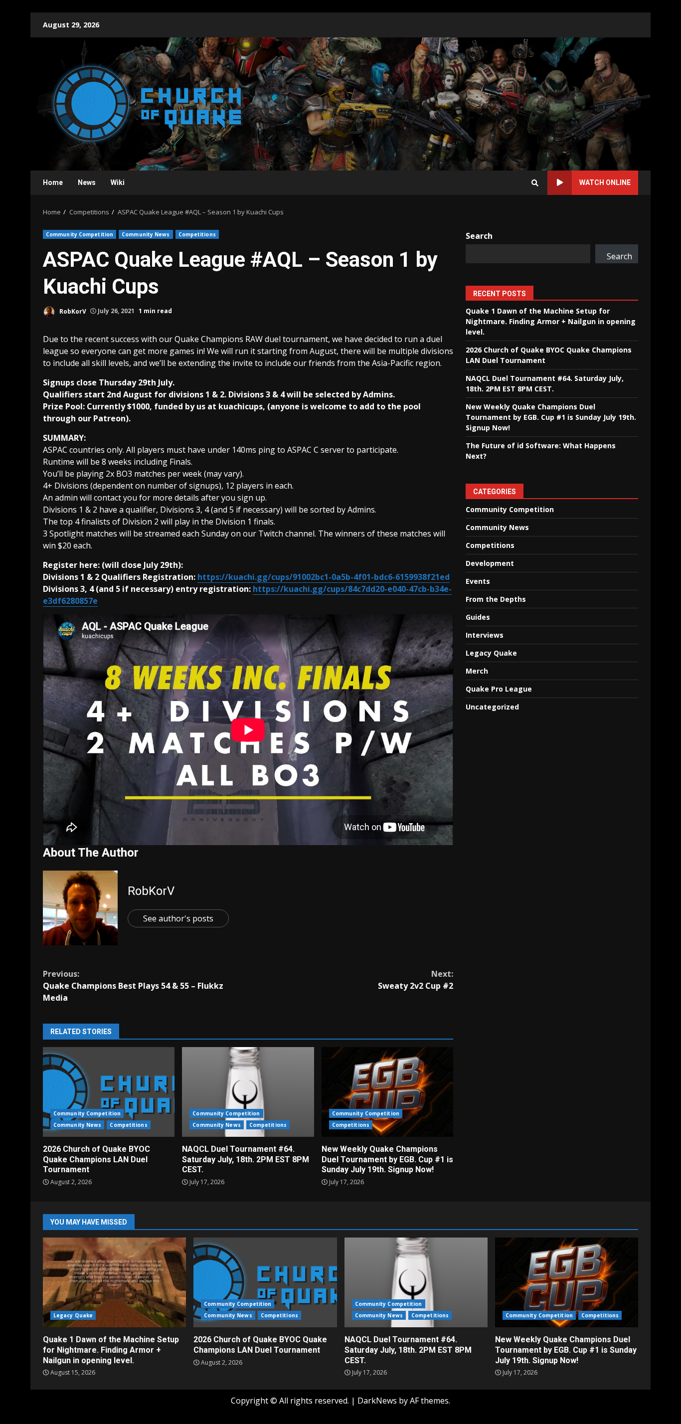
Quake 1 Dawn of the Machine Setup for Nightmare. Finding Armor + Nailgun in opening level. (551, 321)
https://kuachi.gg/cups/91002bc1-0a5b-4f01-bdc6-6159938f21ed (323, 576)
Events (478, 581)
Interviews (485, 635)
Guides (478, 617)
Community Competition (79, 234)
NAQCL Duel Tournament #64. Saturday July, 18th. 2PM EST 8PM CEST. (248, 1092)
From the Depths (496, 599)
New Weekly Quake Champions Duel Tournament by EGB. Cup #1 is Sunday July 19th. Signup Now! (387, 1092)
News (87, 182)
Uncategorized (492, 707)
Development (490, 563)
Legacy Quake (491, 653)
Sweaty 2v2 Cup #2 (415, 979)
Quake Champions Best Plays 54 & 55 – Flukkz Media (133, 985)
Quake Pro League (499, 689)
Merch (477, 671)
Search (479, 235)
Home (53, 182)
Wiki (118, 182)
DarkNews (377, 1400)
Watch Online (605, 182)
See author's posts (178, 918)
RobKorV (72, 311)
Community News (146, 234)
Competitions (197, 234)
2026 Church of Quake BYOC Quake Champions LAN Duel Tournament (108, 1092)
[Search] (534, 183)
